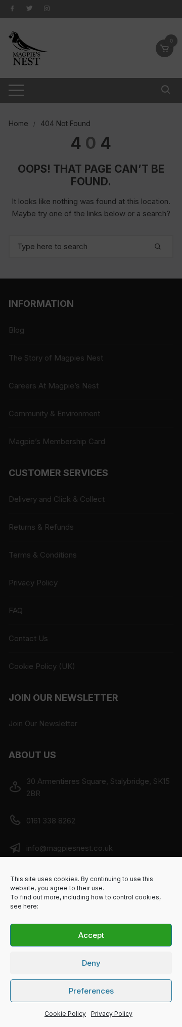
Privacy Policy (111, 1013)
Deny (91, 963)
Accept (91, 935)
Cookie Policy (65, 1013)
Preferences (91, 991)
